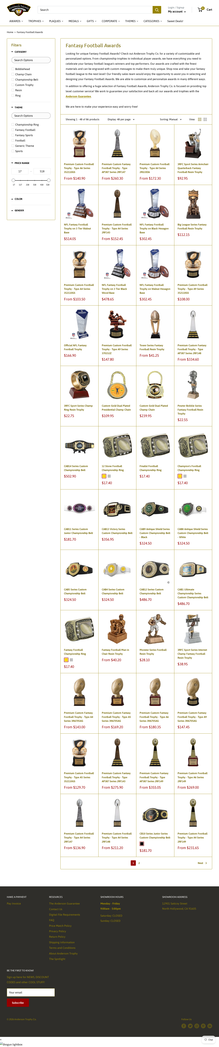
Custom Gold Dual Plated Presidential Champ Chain (116, 407)
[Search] (157, 10)
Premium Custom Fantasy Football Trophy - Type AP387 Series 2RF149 (154, 777)
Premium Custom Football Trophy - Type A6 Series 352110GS (79, 168)
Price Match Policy (60, 925)
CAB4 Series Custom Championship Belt (113, 591)
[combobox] (95, 10)
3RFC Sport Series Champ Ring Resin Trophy (78, 407)
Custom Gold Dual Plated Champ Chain (154, 407)
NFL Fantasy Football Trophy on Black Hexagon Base (154, 228)
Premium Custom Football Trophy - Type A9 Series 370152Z (117, 349)
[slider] (13, 180)
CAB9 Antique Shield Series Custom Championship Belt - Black (155, 533)
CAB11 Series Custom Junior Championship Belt (78, 531)
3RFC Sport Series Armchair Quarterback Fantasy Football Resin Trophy (193, 168)
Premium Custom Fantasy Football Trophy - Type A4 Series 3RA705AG (78, 716)
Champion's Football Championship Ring (189, 468)
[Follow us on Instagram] (196, 1025)
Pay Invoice (14, 903)
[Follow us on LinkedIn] (209, 1025)
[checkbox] (31, 69)
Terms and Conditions (62, 947)
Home (10, 32)
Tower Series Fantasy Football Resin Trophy (152, 347)
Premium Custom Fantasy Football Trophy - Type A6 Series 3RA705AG (154, 716)
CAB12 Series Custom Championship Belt (152, 591)
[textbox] (31, 60)
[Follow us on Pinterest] (203, 1025)
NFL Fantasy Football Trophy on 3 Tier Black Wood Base (114, 288)
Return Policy (57, 936)
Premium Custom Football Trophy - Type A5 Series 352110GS (79, 777)
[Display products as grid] (199, 119)
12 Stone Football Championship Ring (113, 468)
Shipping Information (62, 942)
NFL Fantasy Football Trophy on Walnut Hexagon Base (155, 288)
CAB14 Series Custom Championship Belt (76, 468)
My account (175, 11)
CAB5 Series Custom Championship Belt (75, 591)
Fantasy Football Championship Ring (75, 651)
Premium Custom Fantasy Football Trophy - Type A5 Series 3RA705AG (116, 716)
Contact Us (55, 909)
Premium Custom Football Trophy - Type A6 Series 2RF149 (192, 777)
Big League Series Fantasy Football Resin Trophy (192, 226)
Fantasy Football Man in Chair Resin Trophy (115, 651)
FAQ (51, 920)
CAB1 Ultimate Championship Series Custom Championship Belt (193, 593)
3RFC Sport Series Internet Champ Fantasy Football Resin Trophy (192, 653)
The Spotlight (57, 958)
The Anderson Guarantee (64, 903)
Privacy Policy (57, 931)
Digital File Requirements (64, 914)
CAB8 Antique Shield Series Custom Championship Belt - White (193, 533)
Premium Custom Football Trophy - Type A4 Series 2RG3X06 (154, 168)
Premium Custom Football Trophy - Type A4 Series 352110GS (79, 288)
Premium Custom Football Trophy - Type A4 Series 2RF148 (117, 837)
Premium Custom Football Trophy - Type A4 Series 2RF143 (117, 228)
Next (200, 863)
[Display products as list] (205, 119)
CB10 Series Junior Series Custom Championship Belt (155, 835)
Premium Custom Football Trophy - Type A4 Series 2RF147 (79, 837)
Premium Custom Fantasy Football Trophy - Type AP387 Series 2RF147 (116, 168)
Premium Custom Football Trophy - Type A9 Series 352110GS (192, 288)
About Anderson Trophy (63, 953)
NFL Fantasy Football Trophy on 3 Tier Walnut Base (77, 228)
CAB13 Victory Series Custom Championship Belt (117, 531)
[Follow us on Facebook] (183, 1025)
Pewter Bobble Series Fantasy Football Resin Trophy (190, 409)
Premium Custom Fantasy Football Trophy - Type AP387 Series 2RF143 (116, 777)
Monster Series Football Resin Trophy (153, 651)
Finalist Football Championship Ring (151, 468)
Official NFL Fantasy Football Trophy (75, 347)
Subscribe (18, 1002)
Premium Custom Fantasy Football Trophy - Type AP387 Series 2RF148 (192, 349)
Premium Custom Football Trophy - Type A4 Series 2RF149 (192, 837)
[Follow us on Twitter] (190, 1025)
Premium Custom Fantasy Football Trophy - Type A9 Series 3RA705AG (192, 716)
